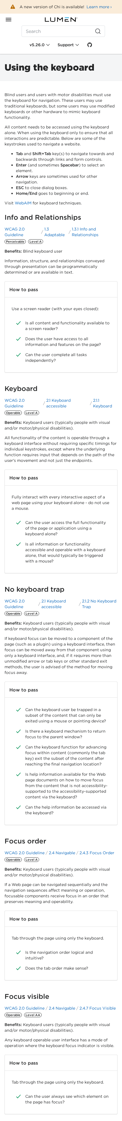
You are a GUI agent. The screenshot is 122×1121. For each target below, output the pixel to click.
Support (66, 44)
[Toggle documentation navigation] (8, 19)
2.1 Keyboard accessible (58, 403)
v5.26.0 (37, 44)
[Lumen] (61, 19)
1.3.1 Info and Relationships (85, 232)
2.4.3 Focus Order (96, 852)
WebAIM (23, 203)
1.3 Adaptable (54, 232)
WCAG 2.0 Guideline (15, 232)
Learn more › (99, 6)
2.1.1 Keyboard (102, 403)
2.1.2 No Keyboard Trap (99, 603)
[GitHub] (89, 44)
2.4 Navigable (62, 852)
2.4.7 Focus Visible (97, 1008)
